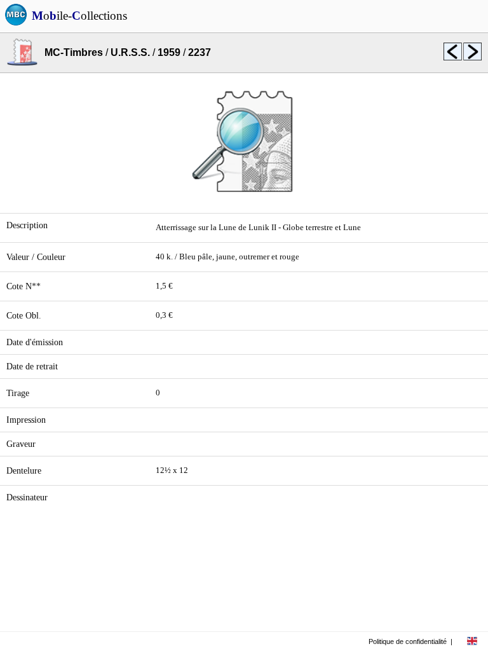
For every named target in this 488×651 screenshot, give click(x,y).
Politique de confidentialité (408, 641)
